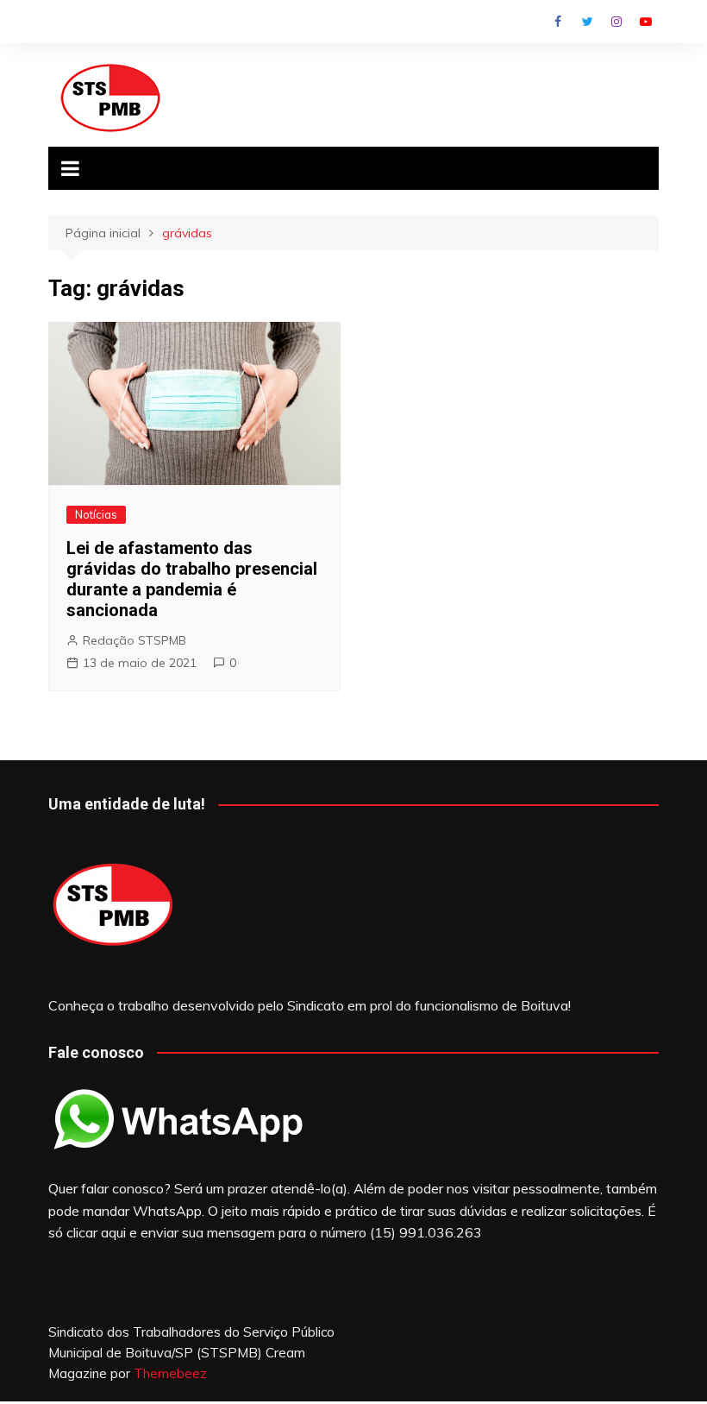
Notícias (96, 514)
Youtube (646, 22)
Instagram (616, 22)
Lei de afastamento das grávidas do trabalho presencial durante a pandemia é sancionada (191, 579)
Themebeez (170, 1373)
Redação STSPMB (134, 640)
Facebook (558, 22)
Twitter (587, 22)
